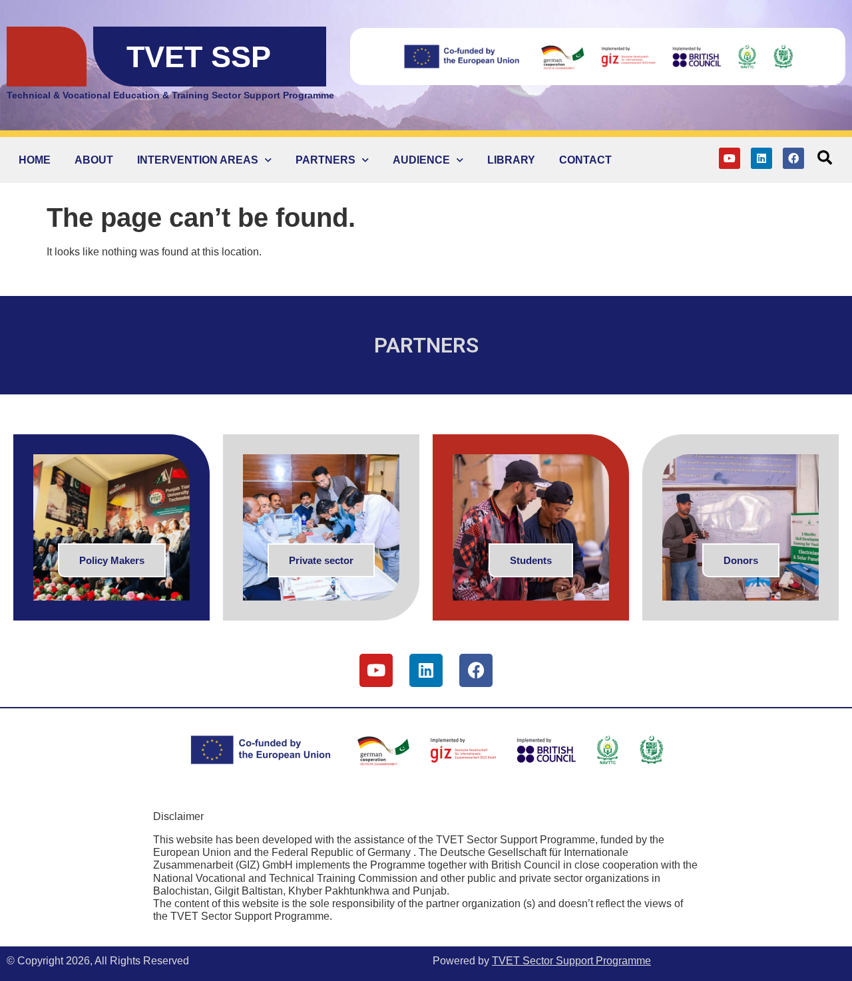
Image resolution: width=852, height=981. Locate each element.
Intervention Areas (197, 160)
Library (511, 160)
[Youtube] (729, 158)
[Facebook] (793, 158)
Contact (585, 160)
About (94, 160)
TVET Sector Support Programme (571, 960)
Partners (325, 160)
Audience (421, 160)
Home (35, 160)
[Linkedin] (761, 158)
